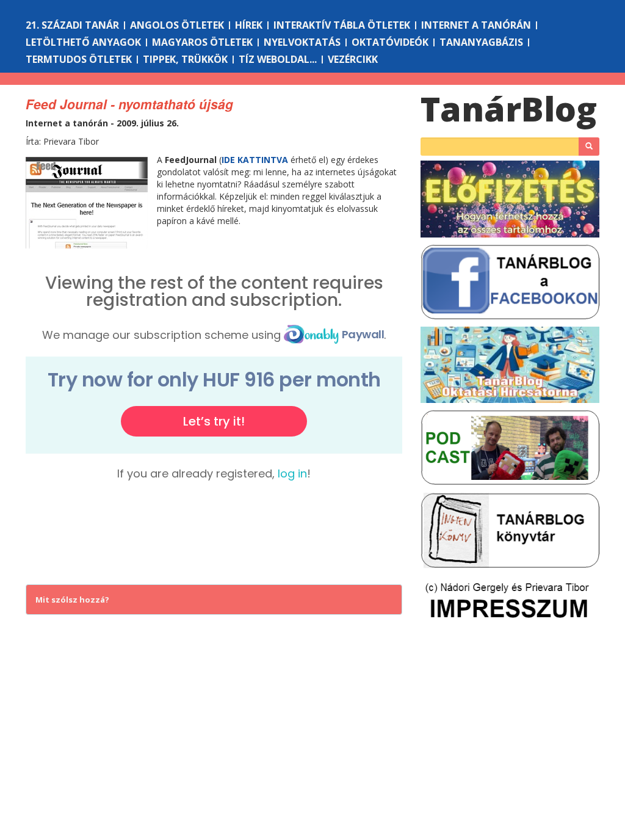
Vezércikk (353, 59)
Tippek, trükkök (185, 59)
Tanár (509, 108)
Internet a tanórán (476, 25)
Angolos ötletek (177, 25)
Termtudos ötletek (79, 59)
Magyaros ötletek (202, 42)
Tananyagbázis (481, 42)
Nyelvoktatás (302, 42)
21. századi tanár (72, 25)
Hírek (248, 25)
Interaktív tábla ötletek (341, 25)
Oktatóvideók (390, 42)
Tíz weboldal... (278, 59)
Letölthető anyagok (83, 42)
